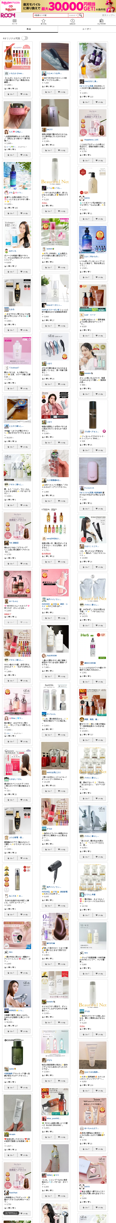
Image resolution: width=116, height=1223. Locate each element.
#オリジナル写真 (86, 86)
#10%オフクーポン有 (50, 310)
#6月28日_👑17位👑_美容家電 (55, 892)
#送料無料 (8, 1074)
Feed (14, 21)
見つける (43, 21)
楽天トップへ (108, 15)
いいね (25, 94)
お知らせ (72, 21)
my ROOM (101, 21)
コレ (11, 94)
